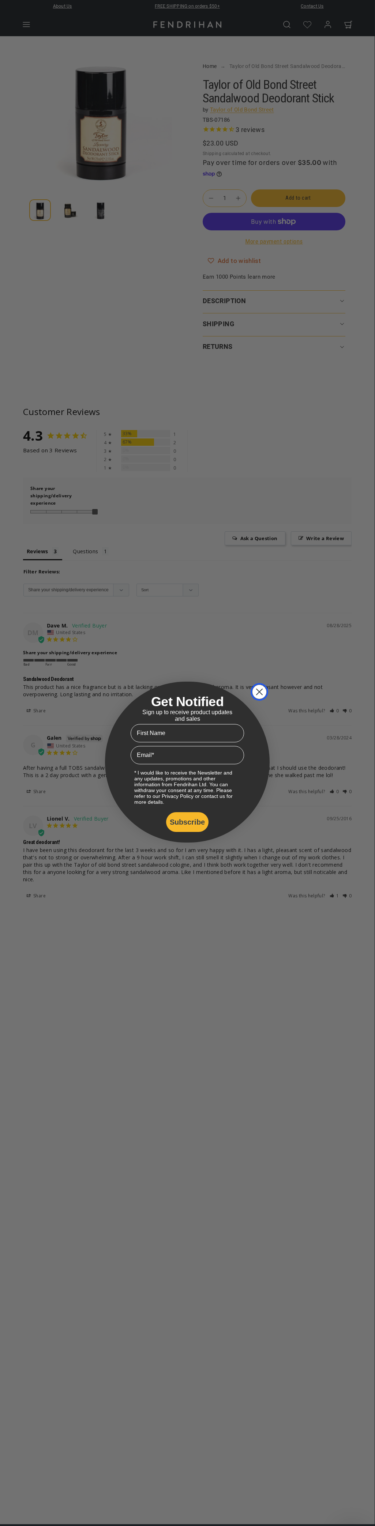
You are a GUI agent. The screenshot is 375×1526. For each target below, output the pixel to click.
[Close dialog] (259, 692)
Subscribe (187, 822)
